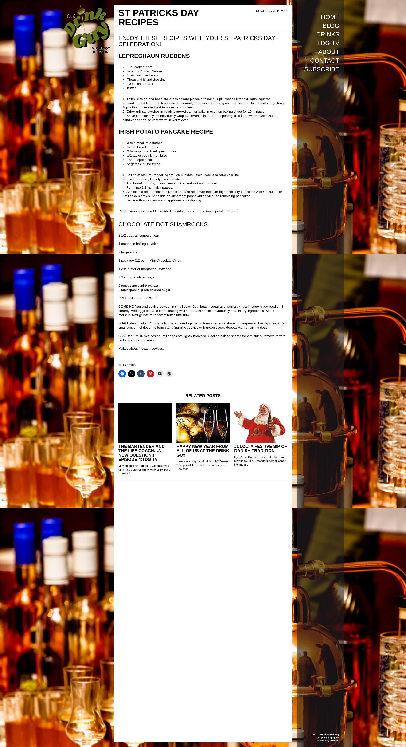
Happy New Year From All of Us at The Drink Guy (202, 450)
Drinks (327, 34)
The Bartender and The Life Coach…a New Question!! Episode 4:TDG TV (141, 453)
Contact (324, 60)
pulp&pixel (333, 737)
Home (330, 16)
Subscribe (321, 69)
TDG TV (328, 43)
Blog (331, 25)
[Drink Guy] (86, 7)
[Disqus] (203, 548)
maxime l (334, 740)
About (328, 51)
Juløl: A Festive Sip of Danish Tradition (260, 448)
